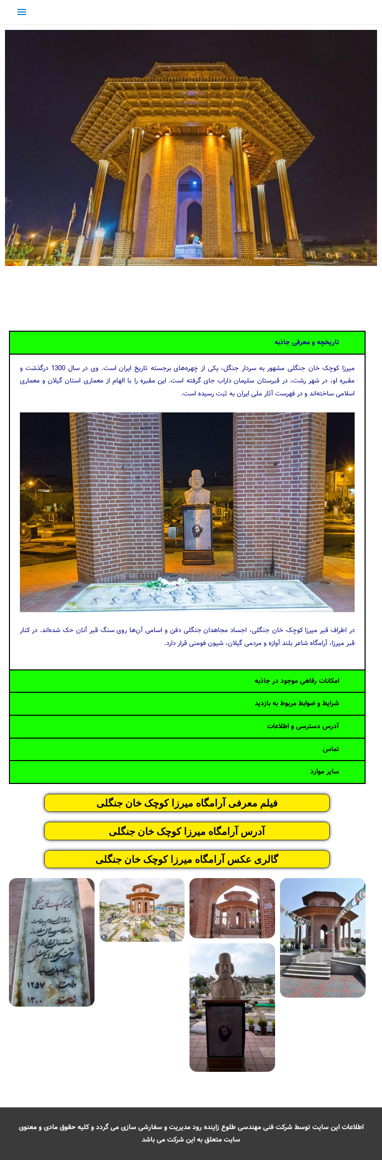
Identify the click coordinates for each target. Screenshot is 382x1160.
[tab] (187, 343)
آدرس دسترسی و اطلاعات (303, 726)
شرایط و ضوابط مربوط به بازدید (297, 703)
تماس (331, 749)
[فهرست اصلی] (21, 12)
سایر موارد (324, 772)
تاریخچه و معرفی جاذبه (307, 342)
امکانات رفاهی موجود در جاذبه (297, 681)
